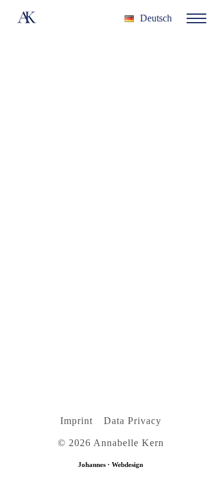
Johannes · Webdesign (110, 464)
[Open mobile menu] (196, 18)
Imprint (76, 420)
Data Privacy (132, 420)
